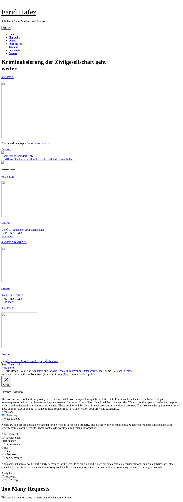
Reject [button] (52, 374)
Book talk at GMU (12, 295)
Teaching (13, 47)
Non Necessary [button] (10, 454)
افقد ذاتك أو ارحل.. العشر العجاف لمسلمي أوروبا (29, 361)
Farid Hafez (18, 12)
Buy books (14, 50)
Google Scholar (57, 370)
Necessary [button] (7, 411)
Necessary (11, 415)
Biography (14, 37)
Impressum (74, 370)
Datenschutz (90, 370)
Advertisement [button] (9, 434)
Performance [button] (8, 440)
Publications (15, 43)
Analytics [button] (6, 473)
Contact (13, 53)
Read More (63, 374)
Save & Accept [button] (9, 479)
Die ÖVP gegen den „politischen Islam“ (23, 229)
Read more (7, 236)
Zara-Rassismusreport (39, 143)
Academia (37, 370)
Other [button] (4, 447)
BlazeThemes (123, 370)
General (5, 222)
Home (12, 34)
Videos (12, 40)
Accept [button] (41, 374)
